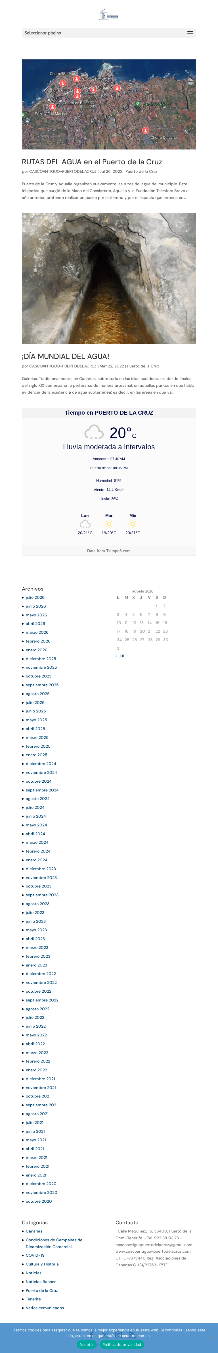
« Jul (120, 655)
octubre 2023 (38, 886)
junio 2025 (36, 711)
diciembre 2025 (41, 658)
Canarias (34, 1231)
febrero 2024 (38, 851)
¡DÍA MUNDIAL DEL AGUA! (65, 356)
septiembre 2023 (42, 894)
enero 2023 (36, 965)
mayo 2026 (36, 615)
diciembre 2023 (41, 868)
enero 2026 (36, 649)
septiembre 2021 (42, 1104)
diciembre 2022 (41, 973)
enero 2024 (36, 859)
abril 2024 (35, 833)
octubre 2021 (38, 1096)
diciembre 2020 (41, 1183)
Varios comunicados (45, 1307)
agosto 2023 (37, 903)
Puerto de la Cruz (141, 171)
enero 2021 (36, 1175)
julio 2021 (34, 1122)
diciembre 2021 (40, 1078)
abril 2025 (35, 728)
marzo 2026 (37, 632)
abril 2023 (35, 938)
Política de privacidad (121, 1344)
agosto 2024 (38, 798)
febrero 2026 (38, 641)
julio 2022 (35, 1017)
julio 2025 (35, 702)
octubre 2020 (39, 1201)
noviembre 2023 (41, 877)
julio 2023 (35, 912)
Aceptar (86, 1344)
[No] (211, 1338)
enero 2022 (36, 1070)
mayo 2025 (36, 719)
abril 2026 (35, 623)
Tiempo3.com (118, 550)
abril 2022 (35, 1043)
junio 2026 (36, 606)
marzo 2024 (37, 842)
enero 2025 (36, 754)
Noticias (33, 1272)
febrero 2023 (38, 956)
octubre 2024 (39, 781)
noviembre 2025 (41, 667)
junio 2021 (35, 1131)
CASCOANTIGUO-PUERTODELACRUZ (63, 171)
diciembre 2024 (41, 763)
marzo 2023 (37, 947)
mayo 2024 (36, 825)
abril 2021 (35, 1148)
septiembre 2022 (42, 1000)
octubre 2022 (38, 991)
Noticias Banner (41, 1281)
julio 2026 (35, 597)
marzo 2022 (37, 1052)
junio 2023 (36, 921)
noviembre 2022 (41, 982)
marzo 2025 (37, 737)
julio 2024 (35, 807)
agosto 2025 (38, 693)
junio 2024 (36, 816)
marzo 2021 (36, 1157)
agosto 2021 (37, 1113)
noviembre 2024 (41, 772)
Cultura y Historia (42, 1264)
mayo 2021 (36, 1139)
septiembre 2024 (42, 790)
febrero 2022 (38, 1061)
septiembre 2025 (42, 684)
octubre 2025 (39, 676)
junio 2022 (36, 1026)
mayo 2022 (36, 1035)
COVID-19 (35, 1255)
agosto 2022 (37, 1008)
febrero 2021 (37, 1166)
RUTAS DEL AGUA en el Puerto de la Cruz (92, 162)
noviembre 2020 (41, 1192)
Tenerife (33, 1299)
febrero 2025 (38, 746)
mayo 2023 (36, 929)
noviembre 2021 (41, 1087)
